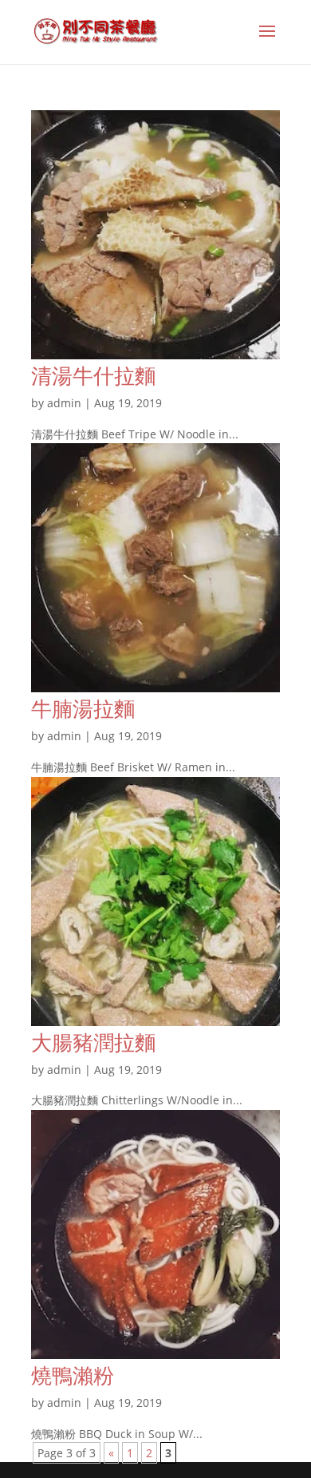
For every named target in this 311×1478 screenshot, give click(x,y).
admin (64, 402)
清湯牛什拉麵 (93, 375)
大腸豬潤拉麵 (93, 1042)
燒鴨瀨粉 (72, 1375)
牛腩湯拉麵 (83, 708)
